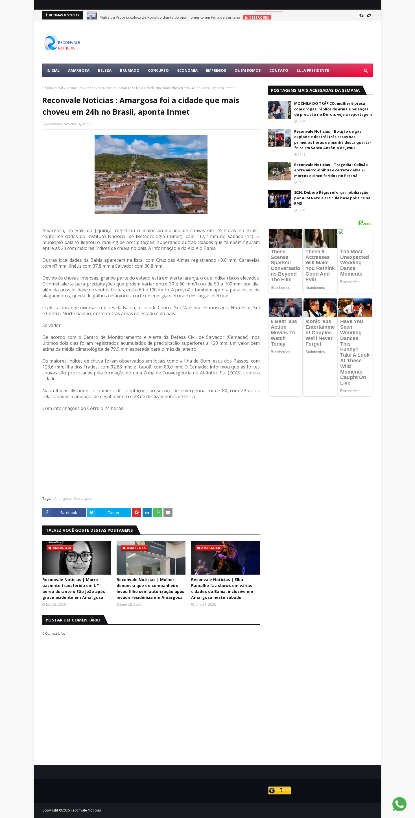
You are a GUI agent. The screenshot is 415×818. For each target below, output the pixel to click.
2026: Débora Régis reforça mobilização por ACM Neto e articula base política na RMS (332, 198)
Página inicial (52, 88)
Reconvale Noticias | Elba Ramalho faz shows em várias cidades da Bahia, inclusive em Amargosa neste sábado (222, 588)
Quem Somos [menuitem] (248, 70)
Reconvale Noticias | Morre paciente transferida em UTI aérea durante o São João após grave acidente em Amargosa (73, 588)
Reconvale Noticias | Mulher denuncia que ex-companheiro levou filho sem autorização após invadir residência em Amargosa (150, 588)
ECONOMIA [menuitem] (187, 70)
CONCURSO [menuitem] (158, 70)
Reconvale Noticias (61, 124)
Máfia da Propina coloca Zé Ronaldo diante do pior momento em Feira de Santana (170, 15)
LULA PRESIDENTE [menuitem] (313, 70)
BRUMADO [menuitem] (129, 70)
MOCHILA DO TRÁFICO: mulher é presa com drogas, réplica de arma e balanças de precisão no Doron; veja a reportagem (333, 109)
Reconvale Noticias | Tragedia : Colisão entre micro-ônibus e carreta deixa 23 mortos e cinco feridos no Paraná (331, 170)
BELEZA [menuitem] (105, 70)
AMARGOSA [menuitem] (78, 70)
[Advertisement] (270, 42)
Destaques (74, 88)
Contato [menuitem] (278, 70)
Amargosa (62, 498)
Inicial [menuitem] (53, 70)
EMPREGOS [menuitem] (216, 70)
